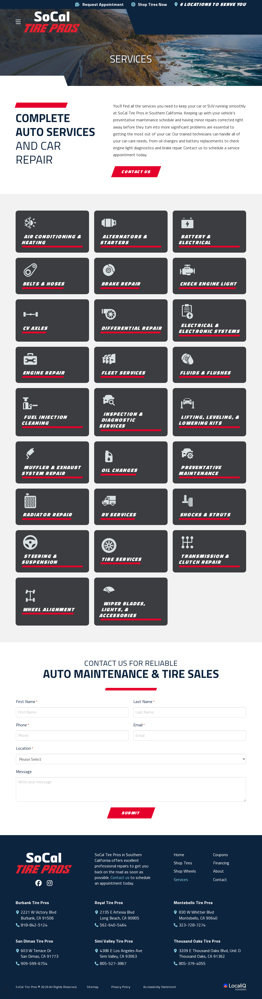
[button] (18, 21)
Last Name (144, 701)
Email (139, 725)
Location (24, 748)
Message (24, 771)
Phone (22, 725)
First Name (26, 701)
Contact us (120, 877)
